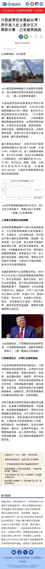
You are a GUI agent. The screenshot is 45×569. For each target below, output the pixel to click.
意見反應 (22, 561)
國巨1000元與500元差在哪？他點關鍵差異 (22, 539)
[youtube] (32, 4)
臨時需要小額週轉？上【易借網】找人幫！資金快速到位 (23, 482)
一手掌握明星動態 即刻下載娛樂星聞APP (22, 464)
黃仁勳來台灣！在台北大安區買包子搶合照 (22, 517)
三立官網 (16, 558)
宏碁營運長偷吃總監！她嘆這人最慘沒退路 (22, 543)
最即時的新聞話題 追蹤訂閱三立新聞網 (21, 459)
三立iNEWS (8, 10)
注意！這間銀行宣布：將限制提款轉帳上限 (22, 532)
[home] (11, 4)
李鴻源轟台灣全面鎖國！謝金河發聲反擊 (21, 509)
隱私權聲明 (25, 558)
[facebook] (37, 4)
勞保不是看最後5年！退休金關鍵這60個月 (21, 505)
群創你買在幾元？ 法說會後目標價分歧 (21, 528)
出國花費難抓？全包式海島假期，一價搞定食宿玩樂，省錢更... (22, 470)
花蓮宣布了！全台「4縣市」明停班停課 (21, 455)
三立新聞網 (7, 558)
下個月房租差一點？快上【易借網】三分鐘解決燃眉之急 (23, 476)
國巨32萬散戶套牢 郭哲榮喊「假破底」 (21, 513)
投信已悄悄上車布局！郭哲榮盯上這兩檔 (21, 536)
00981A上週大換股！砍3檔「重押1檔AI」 (21, 524)
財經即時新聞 (24, 10)
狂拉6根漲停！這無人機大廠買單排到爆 (20, 520)
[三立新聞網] (27, 4)
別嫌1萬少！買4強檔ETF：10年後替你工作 (22, 501)
